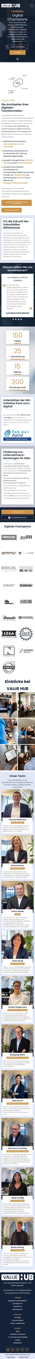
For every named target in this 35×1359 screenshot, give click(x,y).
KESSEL (26, 619)
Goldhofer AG (26, 587)
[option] (17, 31)
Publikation (17, 1343)
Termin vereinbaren (17, 47)
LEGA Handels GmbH (9, 635)
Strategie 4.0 (17, 1304)
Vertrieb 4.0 (17, 1306)
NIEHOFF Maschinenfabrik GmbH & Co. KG (9, 652)
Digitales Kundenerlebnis (17, 1301)
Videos (17, 1340)
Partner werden (17, 1320)
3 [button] (18, 317)
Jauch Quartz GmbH (9, 619)
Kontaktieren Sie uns (19, 515)
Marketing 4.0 (17, 1309)
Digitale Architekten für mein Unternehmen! (16, 203)
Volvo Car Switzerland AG (9, 669)
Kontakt (17, 52)
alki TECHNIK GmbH (9, 539)
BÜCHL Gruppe (9, 570)
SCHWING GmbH (26, 652)
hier (11, 493)
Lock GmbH (26, 635)
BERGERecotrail (26, 555)
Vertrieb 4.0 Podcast (17, 1334)
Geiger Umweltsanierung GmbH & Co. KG (9, 587)
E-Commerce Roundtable (17, 1337)
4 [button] (21, 317)
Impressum (11, 1357)
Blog (17, 1331)
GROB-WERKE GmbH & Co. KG (26, 603)
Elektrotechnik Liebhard (26, 570)
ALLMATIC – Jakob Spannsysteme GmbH (9, 555)
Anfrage (17, 1317)
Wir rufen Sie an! (17, 510)
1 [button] (13, 317)
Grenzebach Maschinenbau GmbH (9, 603)
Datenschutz (23, 1357)
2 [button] (15, 317)
